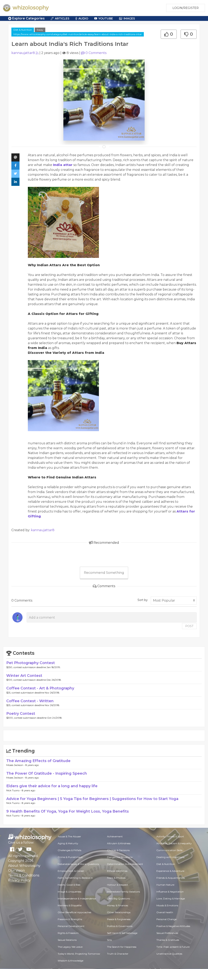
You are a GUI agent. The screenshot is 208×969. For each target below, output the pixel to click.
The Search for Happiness (121, 946)
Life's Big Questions (118, 898)
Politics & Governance (119, 926)
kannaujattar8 (23, 53)
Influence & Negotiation (170, 891)
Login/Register (185, 8)
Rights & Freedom (68, 933)
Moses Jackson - (15, 765)
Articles (62, 18)
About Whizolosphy (24, 866)
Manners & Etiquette (69, 905)
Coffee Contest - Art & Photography (40, 688)
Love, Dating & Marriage (170, 898)
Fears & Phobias (116, 877)
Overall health (164, 912)
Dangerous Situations (119, 857)
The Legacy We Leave (70, 946)
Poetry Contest (20, 713)
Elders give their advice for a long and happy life (52, 786)
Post (189, 626)
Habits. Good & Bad (69, 884)
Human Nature (165, 884)
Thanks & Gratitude (167, 939)
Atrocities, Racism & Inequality (174, 843)
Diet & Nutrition (22, 29)
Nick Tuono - (14, 790)
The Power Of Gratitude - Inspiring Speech (46, 773)
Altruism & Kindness (118, 843)
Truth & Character (117, 953)
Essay (40, 29)
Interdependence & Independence (77, 898)
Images (129, 18)
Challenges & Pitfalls (69, 850)
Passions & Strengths (70, 919)
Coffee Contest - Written (30, 701)
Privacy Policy (19, 880)
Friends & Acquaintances (170, 877)
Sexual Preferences (167, 933)
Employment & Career (71, 870)
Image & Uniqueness (69, 891)
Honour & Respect (117, 884)
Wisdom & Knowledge (70, 960)
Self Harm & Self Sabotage (122, 933)
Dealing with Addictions (170, 857)
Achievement (115, 836)
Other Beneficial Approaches (74, 912)
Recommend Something (104, 573)
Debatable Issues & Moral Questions (78, 864)
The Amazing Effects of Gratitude (38, 761)
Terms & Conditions (23, 875)
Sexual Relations (67, 939)
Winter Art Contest (24, 675)
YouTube (105, 18)
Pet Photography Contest (30, 663)
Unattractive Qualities (169, 953)
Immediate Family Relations (123, 891)
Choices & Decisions (118, 850)
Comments (96, 53)
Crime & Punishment (70, 857)
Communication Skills (169, 850)
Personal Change (166, 919)
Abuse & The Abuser (69, 836)
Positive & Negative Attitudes (173, 926)
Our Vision (16, 870)
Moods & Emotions (167, 905)
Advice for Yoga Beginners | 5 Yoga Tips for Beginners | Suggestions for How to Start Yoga (92, 799)
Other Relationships (118, 912)
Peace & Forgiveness (118, 919)
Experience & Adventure (170, 870)
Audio (83, 18)
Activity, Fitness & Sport (170, 836)
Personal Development (71, 926)
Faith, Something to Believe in (75, 877)
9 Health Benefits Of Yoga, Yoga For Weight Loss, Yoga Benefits (67, 811)
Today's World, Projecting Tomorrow (79, 953)
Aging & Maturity (68, 843)
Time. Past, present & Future (173, 946)
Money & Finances (117, 905)
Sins (109, 939)
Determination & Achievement (125, 864)
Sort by (143, 600)
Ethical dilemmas (117, 870)
